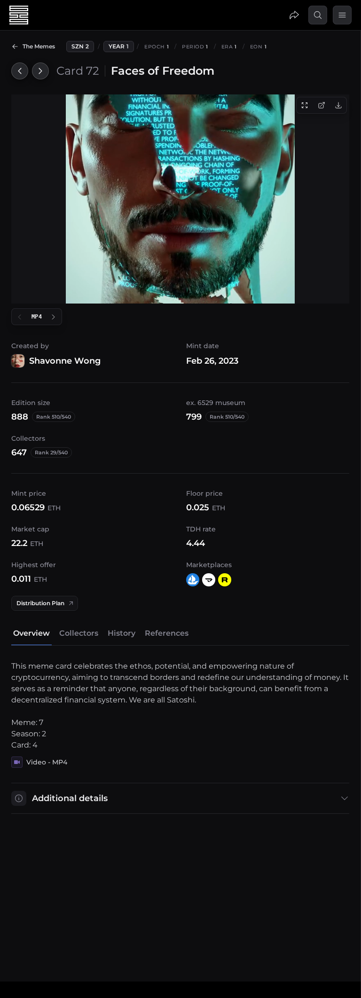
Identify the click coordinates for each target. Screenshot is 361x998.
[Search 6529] (317, 15)
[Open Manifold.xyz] (208, 579)
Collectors (78, 633)
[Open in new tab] (321, 105)
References (166, 633)
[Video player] (180, 199)
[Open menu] (342, 15)
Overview (31, 633)
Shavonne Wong (65, 361)
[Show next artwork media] (53, 316)
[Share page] (294, 15)
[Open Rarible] (224, 579)
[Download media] (338, 105)
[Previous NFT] (19, 70)
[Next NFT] (40, 70)
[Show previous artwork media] (19, 316)
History (121, 633)
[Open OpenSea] (192, 579)
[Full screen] (304, 105)
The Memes (39, 46)
